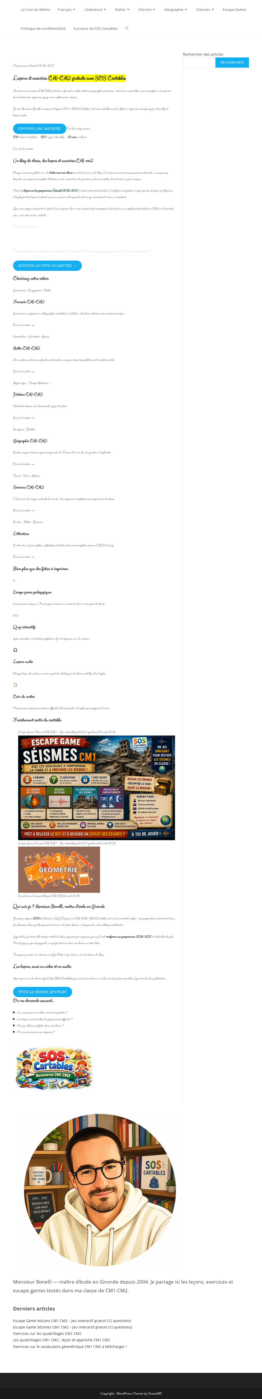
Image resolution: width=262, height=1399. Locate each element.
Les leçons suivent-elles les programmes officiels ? (45, 1019)
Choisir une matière (39, 129)
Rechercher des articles (203, 54)
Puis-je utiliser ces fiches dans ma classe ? (40, 1025)
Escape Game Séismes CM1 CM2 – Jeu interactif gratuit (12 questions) (58, 843)
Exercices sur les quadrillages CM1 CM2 (41, 896)
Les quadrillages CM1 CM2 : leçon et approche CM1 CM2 (61, 1339)
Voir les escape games (78, 128)
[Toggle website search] (127, 28)
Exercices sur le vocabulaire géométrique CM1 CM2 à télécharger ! (70, 1346)
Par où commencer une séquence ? (36, 1032)
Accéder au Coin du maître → (47, 266)
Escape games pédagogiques (32, 592)
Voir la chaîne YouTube (42, 992)
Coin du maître (24, 696)
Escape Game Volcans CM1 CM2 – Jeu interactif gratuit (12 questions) (58, 732)
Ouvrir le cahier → (24, 325)
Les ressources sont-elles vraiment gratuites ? (42, 1012)
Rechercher (232, 62)
